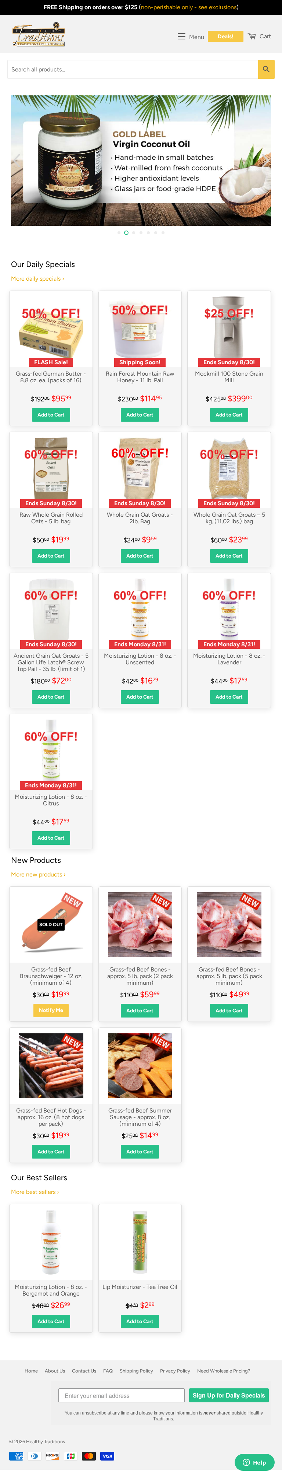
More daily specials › (37, 278)
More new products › (38, 874)
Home (31, 1371)
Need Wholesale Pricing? (223, 1371)
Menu (196, 37)
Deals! (226, 36)
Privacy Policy (175, 1371)
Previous (15, 160)
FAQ (108, 1371)
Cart (264, 36)
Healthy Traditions (45, 1441)
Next (266, 160)
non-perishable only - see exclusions (188, 7)
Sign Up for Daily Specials (229, 1395)
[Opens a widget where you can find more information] (254, 1463)
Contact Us (84, 1371)
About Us (55, 1371)
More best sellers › (35, 1191)
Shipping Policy (136, 1371)
